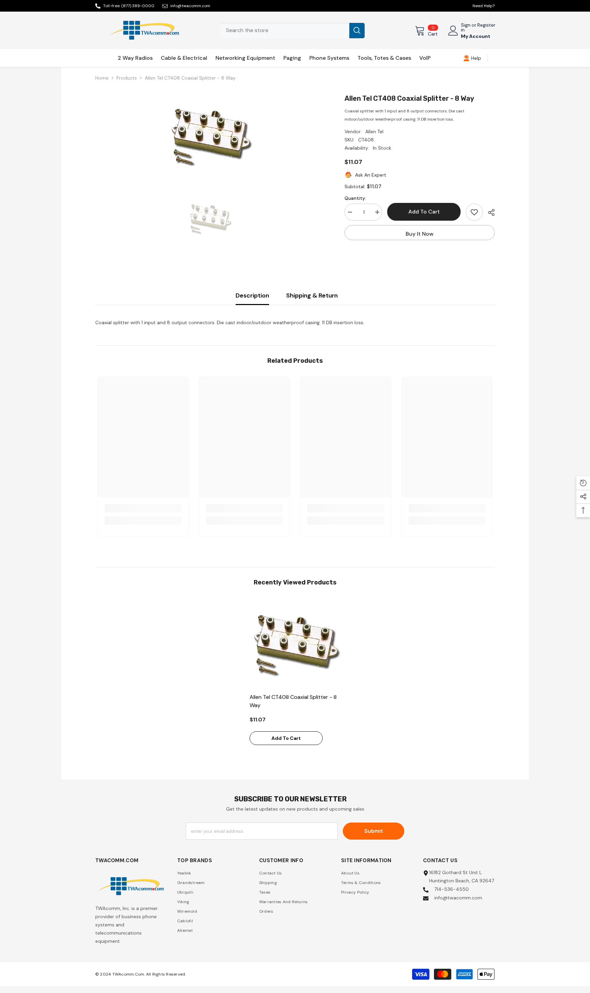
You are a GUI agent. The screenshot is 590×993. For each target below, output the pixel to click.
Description (252, 295)
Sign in (465, 27)
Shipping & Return (312, 295)
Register (486, 25)
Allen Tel (374, 131)
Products (126, 78)
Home (102, 78)
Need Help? (484, 6)
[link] (472, 58)
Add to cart (424, 211)
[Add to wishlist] (474, 212)
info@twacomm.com (190, 6)
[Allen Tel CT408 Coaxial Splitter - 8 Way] (295, 644)
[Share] (489, 212)
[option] (209, 136)
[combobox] (284, 30)
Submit (373, 831)
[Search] (292, 30)
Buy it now (420, 233)
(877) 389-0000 (137, 6)
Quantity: (355, 198)
